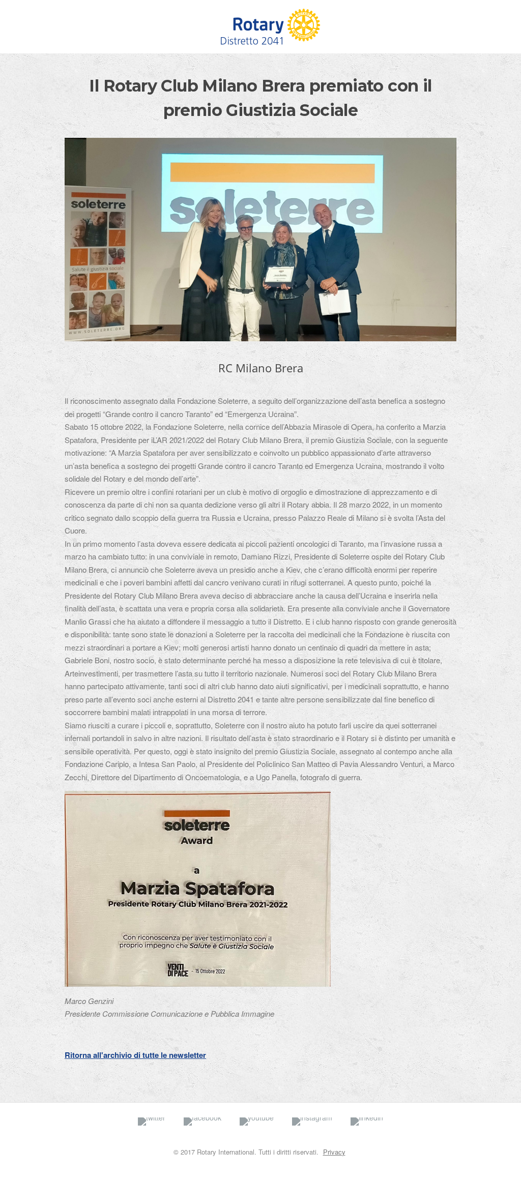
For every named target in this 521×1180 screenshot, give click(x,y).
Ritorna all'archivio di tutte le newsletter (135, 1054)
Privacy (334, 1152)
